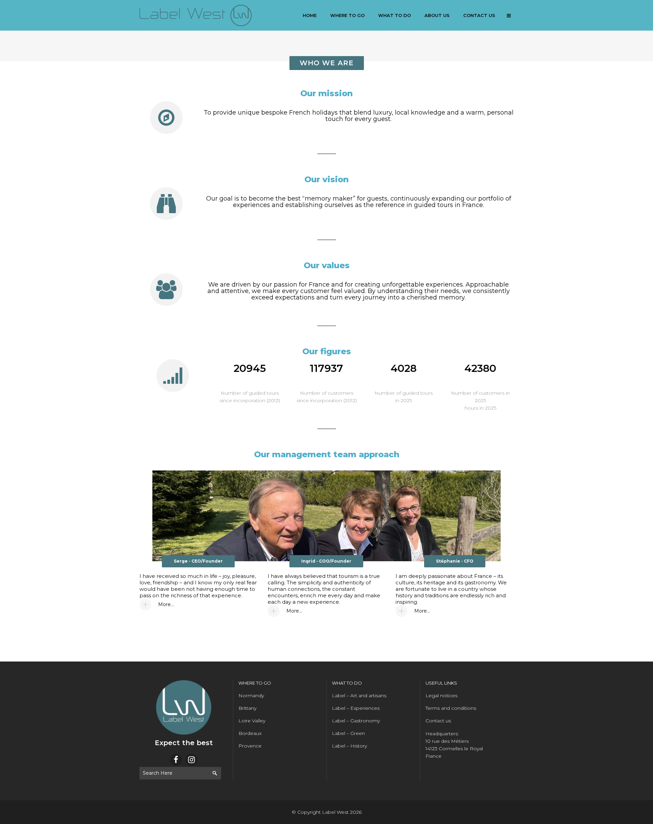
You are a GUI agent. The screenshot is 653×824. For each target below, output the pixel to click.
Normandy (251, 695)
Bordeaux (250, 733)
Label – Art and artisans (359, 695)
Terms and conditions (450, 708)
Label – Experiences (356, 708)
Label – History (349, 746)
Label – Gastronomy (356, 721)
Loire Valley (251, 721)
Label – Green (348, 733)
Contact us (438, 721)
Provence (250, 746)
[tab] (198, 605)
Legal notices (441, 695)
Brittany (247, 708)
